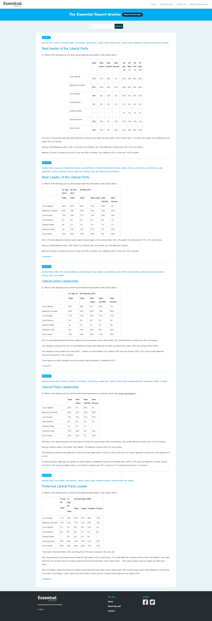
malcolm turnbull (150, 43)
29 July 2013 (47, 43)
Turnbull (163, 381)
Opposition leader (151, 381)
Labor (160, 168)
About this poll (166, 4)
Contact (111, 611)
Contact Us (181, 4)
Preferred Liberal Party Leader (64, 486)
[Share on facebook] (146, 603)
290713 (57, 43)
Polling (86, 171)
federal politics (120, 168)
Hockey (72, 381)
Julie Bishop (91, 43)
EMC (57, 272)
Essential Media (70, 272)
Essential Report (88, 168)
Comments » (47, 256)
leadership (46, 171)
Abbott (44, 381)
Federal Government (104, 168)
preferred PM (117, 480)
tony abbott (163, 43)
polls (92, 171)
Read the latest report (199, 4)
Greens (131, 168)
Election (64, 381)
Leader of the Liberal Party (109, 43)
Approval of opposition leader (67, 168)
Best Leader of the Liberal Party (65, 177)
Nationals (78, 171)
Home (153, 4)
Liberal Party (121, 272)
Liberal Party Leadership (60, 387)
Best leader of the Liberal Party (65, 48)
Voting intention (112, 171)
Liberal (55, 171)
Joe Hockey (80, 43)
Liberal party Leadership (131, 43)
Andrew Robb (68, 43)
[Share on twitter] (152, 603)
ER (61, 272)
